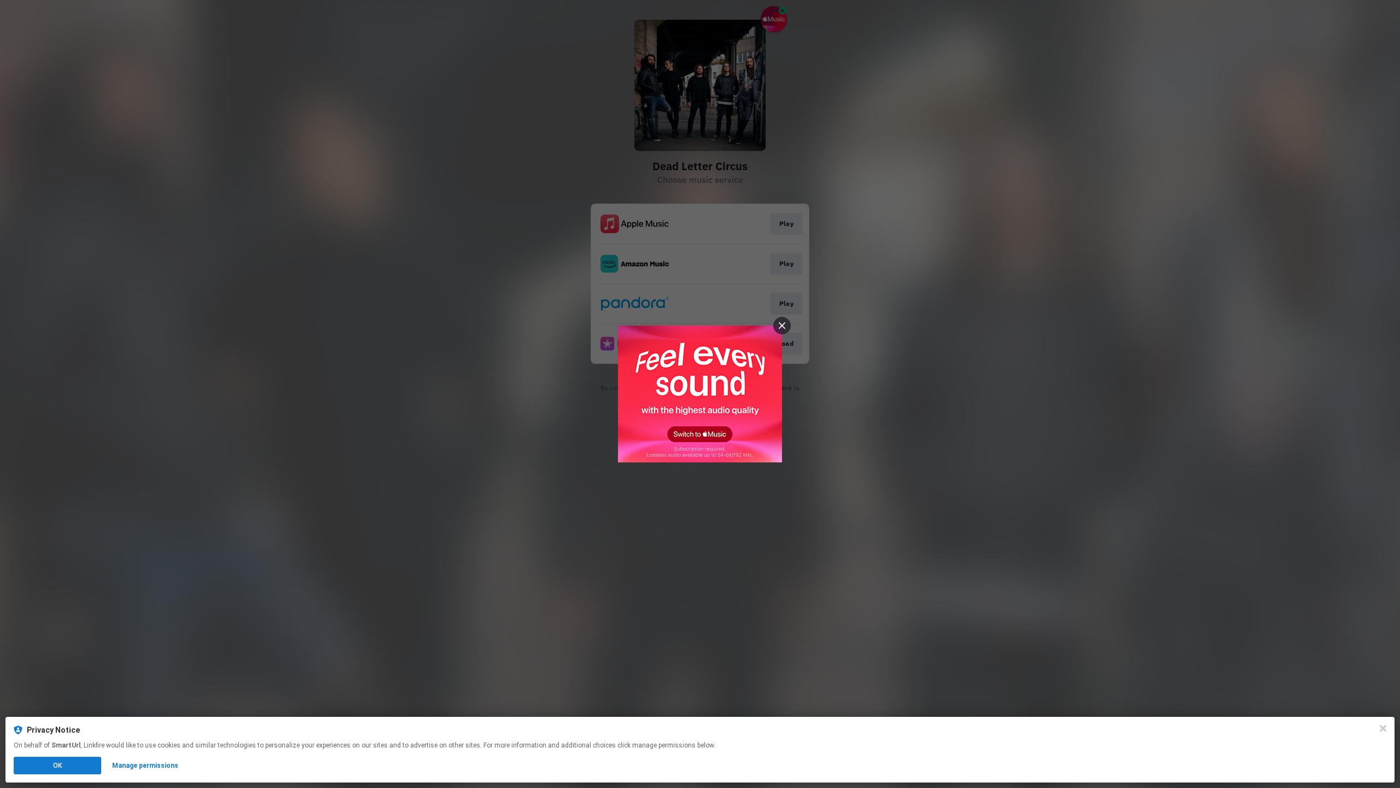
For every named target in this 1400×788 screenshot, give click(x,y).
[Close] (1383, 728)
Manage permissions (145, 765)
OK (57, 765)
